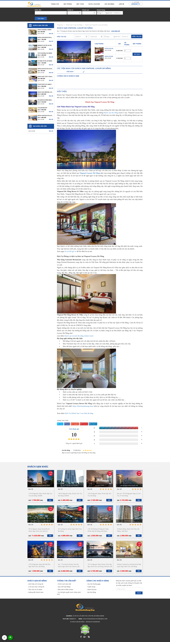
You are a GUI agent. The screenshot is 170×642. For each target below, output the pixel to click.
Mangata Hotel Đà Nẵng (45, 45)
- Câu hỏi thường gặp (93, 584)
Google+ (76, 424)
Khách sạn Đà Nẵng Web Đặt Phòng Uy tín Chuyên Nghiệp (34, 4)
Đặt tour (80, 4)
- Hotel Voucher (91, 589)
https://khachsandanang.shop (83, 406)
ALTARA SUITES (100, 485)
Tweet (61, 424)
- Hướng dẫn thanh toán (35, 592)
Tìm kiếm (41, 18)
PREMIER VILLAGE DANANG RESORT (41, 521)
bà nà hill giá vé (70, 251)
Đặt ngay (137, 54)
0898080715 (135, 4)
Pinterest (84, 424)
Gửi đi (139, 593)
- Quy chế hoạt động (63, 587)
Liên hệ (121, 4)
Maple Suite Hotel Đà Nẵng (45, 68)
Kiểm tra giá (136, 36)
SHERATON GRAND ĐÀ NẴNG (70, 521)
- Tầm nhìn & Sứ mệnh (34, 589)
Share (67, 424)
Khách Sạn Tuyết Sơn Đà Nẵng (45, 76)
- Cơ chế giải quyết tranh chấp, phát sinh (69, 593)
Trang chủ (55, 4)
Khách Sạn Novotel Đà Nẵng (45, 115)
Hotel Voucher (94, 4)
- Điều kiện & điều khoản (65, 589)
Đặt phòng (68, 4)
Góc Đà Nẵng (109, 4)
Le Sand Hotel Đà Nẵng (45, 61)
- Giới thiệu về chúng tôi (35, 584)
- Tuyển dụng (90, 587)
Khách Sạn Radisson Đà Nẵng (45, 37)
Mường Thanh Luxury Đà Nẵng (40, 556)
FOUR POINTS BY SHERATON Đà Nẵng (45, 84)
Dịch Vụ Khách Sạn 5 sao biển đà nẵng (79, 413)
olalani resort (88, 336)
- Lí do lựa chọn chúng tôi (35, 587)
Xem (50, 500)
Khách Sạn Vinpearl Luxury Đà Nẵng (96, 25)
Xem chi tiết (108, 50)
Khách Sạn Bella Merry (45, 29)
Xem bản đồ (115, 31)
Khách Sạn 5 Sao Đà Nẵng (74, 25)
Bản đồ (51, 33)
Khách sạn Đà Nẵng (111, 113)
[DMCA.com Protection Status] (85, 630)
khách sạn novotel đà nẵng (74, 336)
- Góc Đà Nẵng (91, 592)
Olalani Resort (42, 107)
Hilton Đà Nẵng (129, 521)
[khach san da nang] (4, 637)
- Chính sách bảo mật (64, 584)
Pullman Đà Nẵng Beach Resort (45, 100)
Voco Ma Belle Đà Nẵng (45, 53)
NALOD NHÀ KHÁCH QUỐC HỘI (129, 485)
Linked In (93, 424)
